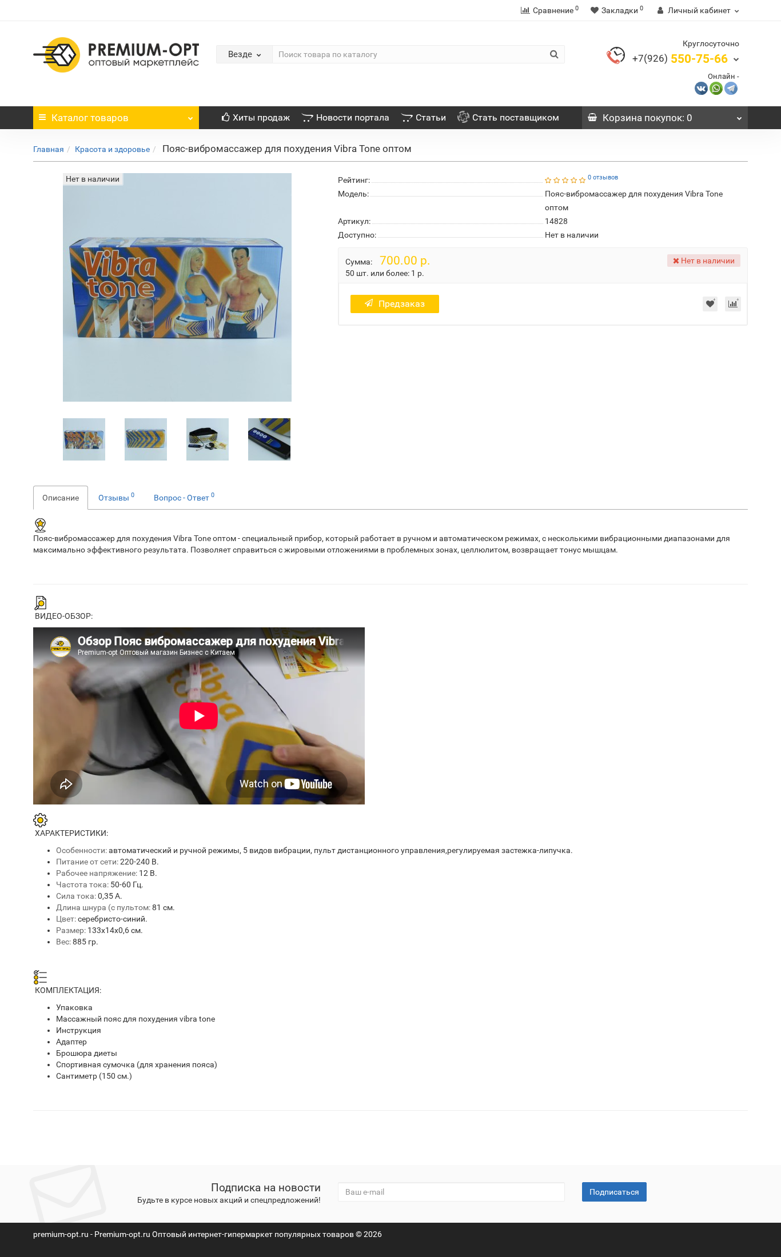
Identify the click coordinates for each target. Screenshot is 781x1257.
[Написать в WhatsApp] (716, 87)
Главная (48, 149)
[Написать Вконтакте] (701, 87)
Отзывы (116, 496)
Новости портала (352, 117)
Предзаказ (401, 303)
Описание (60, 497)
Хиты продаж (261, 117)
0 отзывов (603, 177)
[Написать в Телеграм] (731, 87)
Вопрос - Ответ (184, 496)
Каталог (90, 117)
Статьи (431, 117)
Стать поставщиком (515, 117)
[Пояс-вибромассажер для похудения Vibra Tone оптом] (84, 438)
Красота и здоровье (112, 149)
